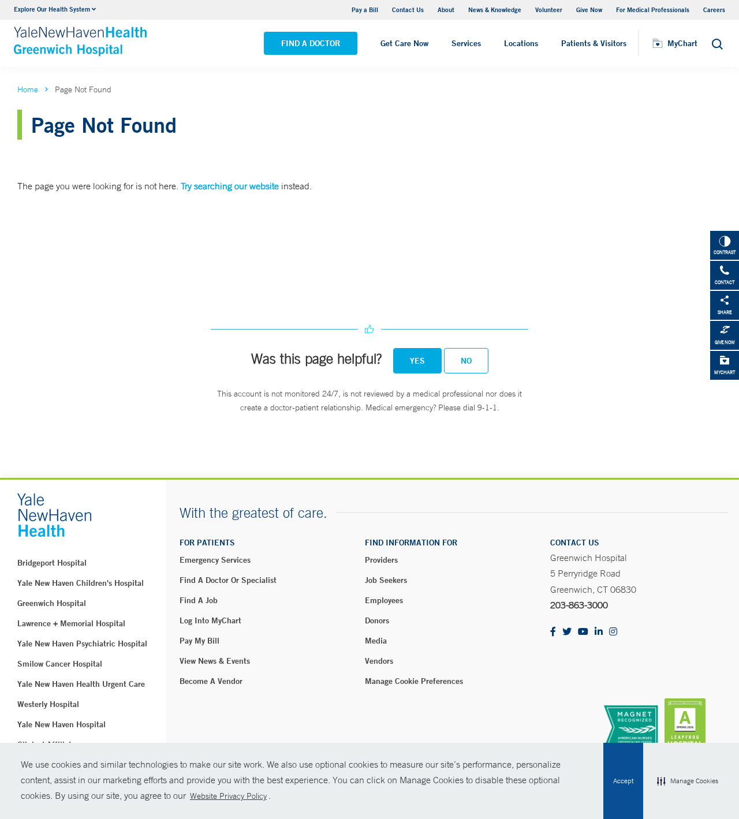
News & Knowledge (494, 9)
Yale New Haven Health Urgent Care (81, 684)
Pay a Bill (365, 9)
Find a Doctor (310, 43)
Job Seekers (386, 580)
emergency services (215, 560)
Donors (377, 620)
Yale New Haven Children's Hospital (80, 583)
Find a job (199, 600)
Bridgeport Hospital (52, 563)
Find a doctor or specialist (228, 580)
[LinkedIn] (599, 632)
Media (376, 640)
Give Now (589, 9)
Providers (381, 560)
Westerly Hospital (48, 704)
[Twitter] (567, 632)
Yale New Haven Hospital (61, 724)
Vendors (379, 661)
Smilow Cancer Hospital (59, 664)
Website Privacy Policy (228, 796)
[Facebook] (553, 632)
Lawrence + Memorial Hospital (71, 623)
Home (27, 89)
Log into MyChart (210, 620)
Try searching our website (230, 186)
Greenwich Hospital (51, 603)
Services (466, 43)
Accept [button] (623, 781)
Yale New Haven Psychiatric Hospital (82, 643)
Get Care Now (404, 43)
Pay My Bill (199, 640)
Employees (384, 600)
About (446, 9)
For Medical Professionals (652, 9)
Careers (714, 9)
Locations (521, 43)
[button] (688, 781)
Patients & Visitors (593, 43)
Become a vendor (211, 681)
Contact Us (408, 9)
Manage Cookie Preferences (414, 681)
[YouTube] (583, 632)
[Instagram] (613, 632)
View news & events (215, 661)
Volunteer (548, 9)
